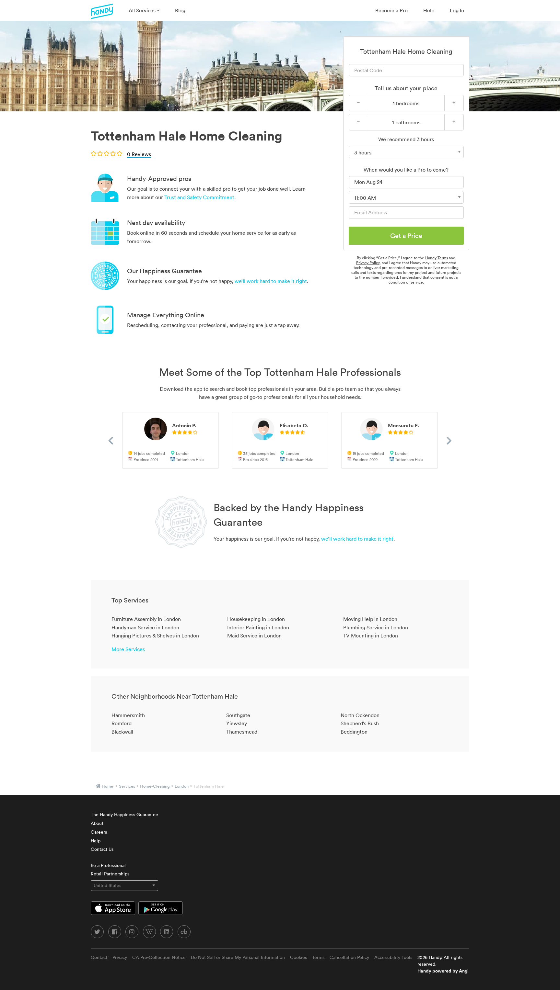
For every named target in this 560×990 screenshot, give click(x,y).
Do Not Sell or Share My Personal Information (238, 957)
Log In (457, 10)
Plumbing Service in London (375, 627)
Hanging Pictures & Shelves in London (155, 635)
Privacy (119, 957)
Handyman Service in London (145, 627)
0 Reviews (139, 154)
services (127, 786)
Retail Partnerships (110, 874)
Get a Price (406, 236)
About (97, 823)
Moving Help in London (370, 619)
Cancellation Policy (349, 957)
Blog (180, 10)
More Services (128, 649)
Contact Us (102, 849)
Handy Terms (436, 258)
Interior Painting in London (258, 627)
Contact (99, 957)
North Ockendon (360, 715)
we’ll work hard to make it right (271, 281)
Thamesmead (241, 731)
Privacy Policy (367, 262)
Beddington (354, 731)
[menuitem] (144, 10)
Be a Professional (108, 865)
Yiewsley (236, 723)
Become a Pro (391, 10)
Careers (99, 832)
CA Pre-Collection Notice (159, 957)
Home (107, 786)
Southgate (238, 715)
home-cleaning (155, 786)
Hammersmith (128, 715)
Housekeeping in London (256, 619)
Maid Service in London (254, 635)
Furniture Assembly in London (146, 619)
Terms (318, 957)
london (182, 786)
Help (428, 10)
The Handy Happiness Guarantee (124, 814)
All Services (143, 10)
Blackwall (122, 731)
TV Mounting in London (370, 635)
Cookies (298, 957)
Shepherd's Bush (360, 723)
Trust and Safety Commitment (199, 197)
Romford (121, 723)
